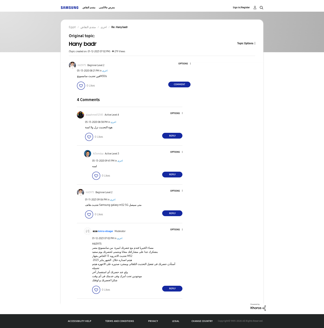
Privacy (153, 321)
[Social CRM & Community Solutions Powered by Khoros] (258, 307)
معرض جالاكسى (107, 7)
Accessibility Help (79, 321)
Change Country (202, 321)
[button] (185, 63)
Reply (172, 135)
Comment (179, 84)
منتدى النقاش (89, 7)
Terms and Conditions (119, 321)
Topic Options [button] (245, 43)
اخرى (104, 70)
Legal (175, 321)
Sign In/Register (241, 7)
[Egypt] (69, 7)
